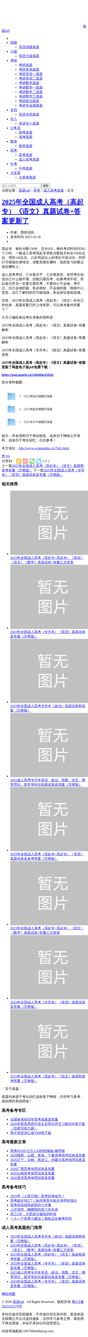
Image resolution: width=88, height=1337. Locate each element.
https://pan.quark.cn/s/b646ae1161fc (28, 375)
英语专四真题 (29, 114)
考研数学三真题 (31, 96)
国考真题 (25, 132)
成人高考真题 (29, 159)
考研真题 (25, 65)
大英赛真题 (27, 177)
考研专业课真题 (31, 105)
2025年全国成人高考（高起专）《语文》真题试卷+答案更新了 (43, 211)
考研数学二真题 (31, 92)
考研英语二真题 (31, 78)
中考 (13, 164)
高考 (13, 150)
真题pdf (24, 190)
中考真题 (25, 168)
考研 (13, 60)
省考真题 (25, 137)
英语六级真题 (29, 56)
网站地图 (8, 1294)
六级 (13, 51)
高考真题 (25, 155)
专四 (13, 110)
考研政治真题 (29, 101)
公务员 (15, 128)
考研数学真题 (29, 83)
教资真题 (25, 146)
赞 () (6, 456)
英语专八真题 (29, 123)
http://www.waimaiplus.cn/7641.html (44, 448)
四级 (13, 42)
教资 (13, 141)
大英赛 (15, 173)
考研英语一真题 (31, 74)
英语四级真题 (29, 47)
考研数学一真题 (31, 87)
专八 (13, 119)
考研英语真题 (29, 69)
